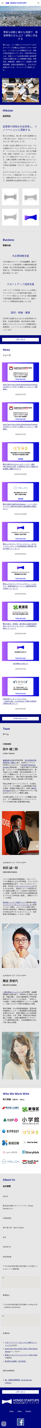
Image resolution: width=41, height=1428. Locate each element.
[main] (20, 35)
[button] (2, 3)
